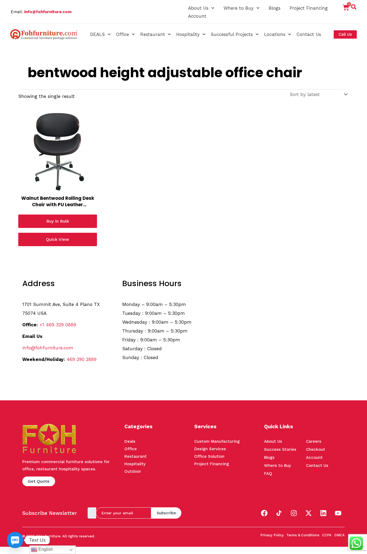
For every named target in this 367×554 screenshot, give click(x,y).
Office (122, 34)
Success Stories (280, 449)
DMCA (339, 535)
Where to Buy (239, 8)
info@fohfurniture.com (47, 11)
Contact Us (309, 34)
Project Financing (309, 8)
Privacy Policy (272, 535)
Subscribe (166, 513)
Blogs (274, 8)
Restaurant (152, 34)
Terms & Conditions (302, 535)
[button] (354, 8)
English (45, 549)
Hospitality (188, 34)
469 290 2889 (81, 359)
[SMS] (15, 540)
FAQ (268, 473)
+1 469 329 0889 (57, 324)
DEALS (97, 34)
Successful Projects (232, 34)
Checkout (315, 449)
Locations (274, 34)
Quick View (57, 239)
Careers (313, 441)
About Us (198, 8)
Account (197, 16)
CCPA (327, 535)
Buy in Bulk (57, 221)
